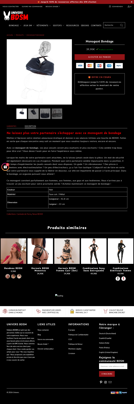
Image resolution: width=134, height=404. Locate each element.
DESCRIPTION (30, 126)
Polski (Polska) (104, 348)
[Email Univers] (110, 382)
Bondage (14, 25)
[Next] (68, 71)
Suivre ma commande (32, 6)
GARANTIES (11, 126)
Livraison (71, 353)
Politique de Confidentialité (78, 335)
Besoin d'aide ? (53, 6)
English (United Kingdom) (108, 352)
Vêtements (43, 25)
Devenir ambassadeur (46, 349)
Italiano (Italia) (104, 343)
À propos (71, 330)
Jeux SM (28, 25)
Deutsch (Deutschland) (107, 333)
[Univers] (68, 15)
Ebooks (85, 25)
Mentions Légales (74, 349)
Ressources (72, 25)
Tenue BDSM (37, 214)
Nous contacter (11, 6)
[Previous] (10, 71)
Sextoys (57, 25)
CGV (70, 339)
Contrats (96, 25)
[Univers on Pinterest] (101, 382)
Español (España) (105, 338)
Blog (39, 335)
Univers (16, 392)
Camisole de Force (24, 214)
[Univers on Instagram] (106, 382)
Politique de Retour (75, 344)
